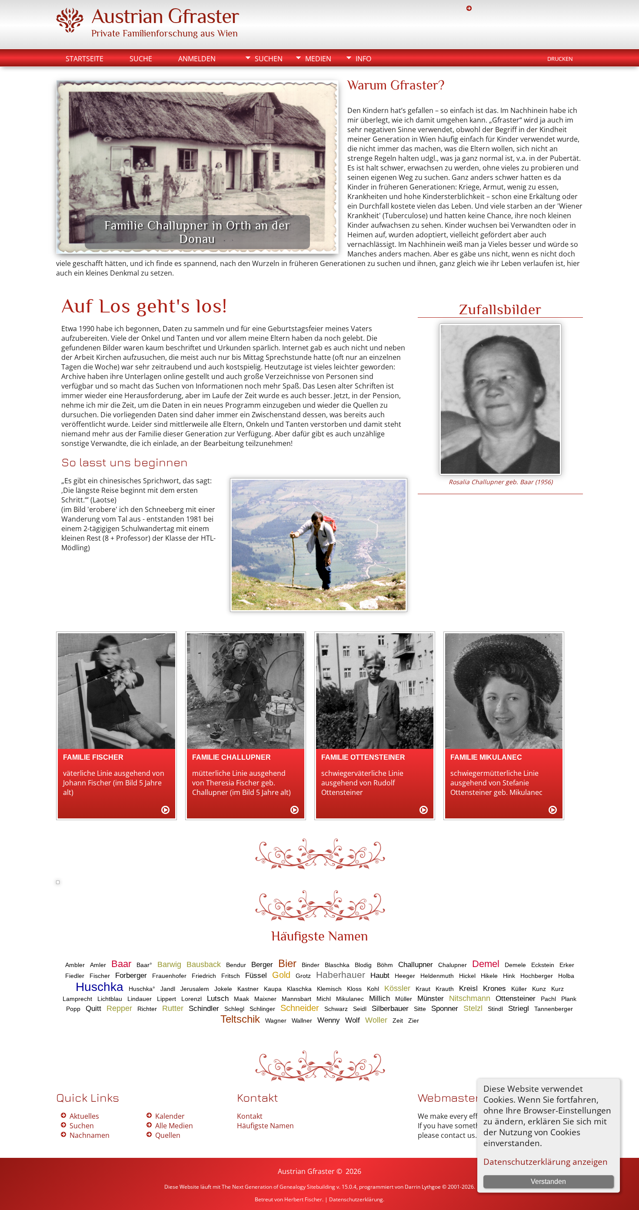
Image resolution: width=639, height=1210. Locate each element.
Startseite (84, 58)
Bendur (236, 964)
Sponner (444, 1008)
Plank (568, 998)
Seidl (359, 1008)
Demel (485, 963)
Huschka (99, 987)
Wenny (328, 1020)
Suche (141, 58)
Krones (494, 988)
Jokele (223, 988)
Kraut (423, 988)
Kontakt (250, 1116)
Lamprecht (77, 998)
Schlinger (262, 1008)
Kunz (539, 988)
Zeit (398, 1020)
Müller (403, 998)
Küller (519, 988)
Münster (430, 998)
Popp (73, 1008)
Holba (566, 975)
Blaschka (337, 964)
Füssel (256, 975)
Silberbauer (390, 1008)
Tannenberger (553, 1008)
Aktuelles (84, 1116)
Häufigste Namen (265, 1125)
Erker (566, 964)
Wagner (275, 1020)
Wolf (352, 1020)
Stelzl (473, 1008)
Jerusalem (194, 988)
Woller (376, 1020)
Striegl (518, 1008)
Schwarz (336, 1008)
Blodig (363, 964)
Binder (311, 964)
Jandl (167, 988)
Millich (379, 998)
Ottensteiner (516, 998)
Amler (98, 964)
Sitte (420, 1008)
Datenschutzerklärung (356, 1199)
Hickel (467, 975)
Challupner (415, 965)
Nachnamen (90, 1135)
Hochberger (536, 975)
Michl (323, 998)
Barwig (169, 964)
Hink (509, 975)
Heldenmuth (437, 975)
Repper (119, 1008)
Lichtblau (109, 998)
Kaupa (273, 988)
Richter (147, 1008)
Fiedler (74, 975)
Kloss (354, 988)
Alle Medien (174, 1125)
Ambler (75, 964)
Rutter (172, 1008)
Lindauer (139, 998)
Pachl (548, 998)
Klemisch (329, 988)
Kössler (397, 988)
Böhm (385, 964)
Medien (318, 58)
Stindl (495, 1008)
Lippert (166, 998)
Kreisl (468, 988)
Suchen (269, 58)
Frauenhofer (169, 975)
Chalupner (452, 964)
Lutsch (218, 998)
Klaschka (299, 988)
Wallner (302, 1020)
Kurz (557, 988)
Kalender (170, 1116)
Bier (287, 963)
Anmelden (197, 58)
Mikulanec (350, 998)
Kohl (373, 988)
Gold (281, 975)
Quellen (167, 1135)
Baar (121, 963)
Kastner (248, 988)
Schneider (299, 1008)
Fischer (100, 975)
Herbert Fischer (303, 1199)
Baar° (144, 964)
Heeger (405, 975)
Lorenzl (191, 998)
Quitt (93, 1008)
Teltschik (240, 1019)
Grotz (303, 975)
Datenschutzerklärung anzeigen (545, 1161)
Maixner (265, 998)
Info (363, 58)
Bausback (203, 964)
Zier (413, 1020)
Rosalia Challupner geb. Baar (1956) (500, 482)
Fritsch (230, 975)
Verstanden (548, 1181)
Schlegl (234, 1008)
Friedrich (204, 975)
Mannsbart (296, 998)
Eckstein (542, 964)
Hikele (489, 975)
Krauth (445, 988)
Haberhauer (340, 975)
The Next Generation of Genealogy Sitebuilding (278, 1186)
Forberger (131, 975)
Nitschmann (469, 998)
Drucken (560, 59)
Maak (241, 998)
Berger (262, 965)
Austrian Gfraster (165, 16)
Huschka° (142, 988)
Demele (515, 964)
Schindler (204, 1008)
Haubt (379, 975)
